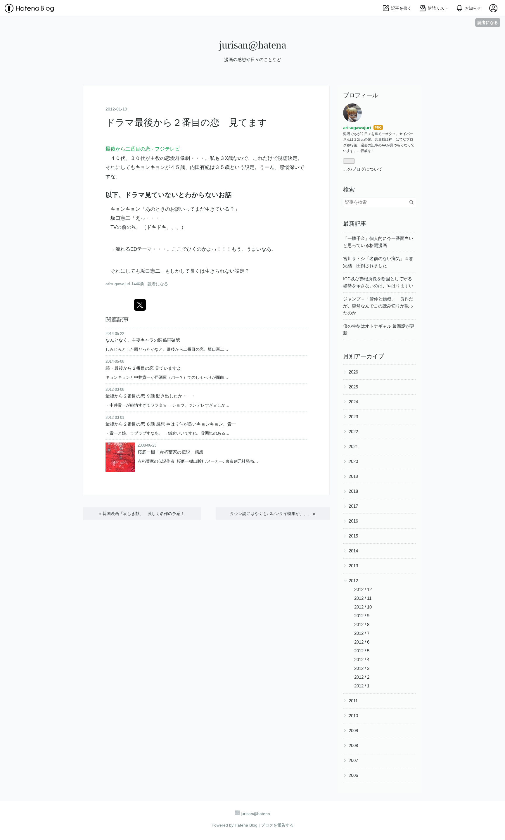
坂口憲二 (120, 218)
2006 (353, 775)
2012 (353, 580)
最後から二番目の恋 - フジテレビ (143, 149)
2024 (353, 401)
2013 (353, 565)
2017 (353, 506)
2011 (353, 700)
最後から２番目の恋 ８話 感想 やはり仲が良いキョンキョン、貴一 (171, 423)
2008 (353, 745)
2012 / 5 (361, 650)
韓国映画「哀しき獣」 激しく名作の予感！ (141, 513)
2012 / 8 (361, 624)
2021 (353, 446)
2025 (353, 386)
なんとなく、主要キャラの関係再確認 (143, 340)
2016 (353, 520)
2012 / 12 (363, 589)
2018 (353, 491)
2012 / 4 (361, 659)
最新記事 (354, 223)
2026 (353, 371)
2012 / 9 (361, 615)
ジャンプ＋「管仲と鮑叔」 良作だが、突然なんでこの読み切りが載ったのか (378, 305)
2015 (353, 535)
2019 (353, 476)
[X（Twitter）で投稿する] (140, 305)
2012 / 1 (361, 685)
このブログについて (363, 169)
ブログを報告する (277, 825)
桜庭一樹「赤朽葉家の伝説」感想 (170, 452)
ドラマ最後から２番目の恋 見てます (186, 122)
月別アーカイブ (363, 356)
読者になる (488, 22)
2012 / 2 (361, 677)
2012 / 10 (363, 606)
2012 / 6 (361, 641)
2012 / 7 (361, 633)
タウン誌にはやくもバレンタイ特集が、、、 (272, 513)
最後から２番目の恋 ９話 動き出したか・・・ (151, 395)
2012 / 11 (362, 598)
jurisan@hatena (252, 45)
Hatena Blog (246, 825)
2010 (353, 715)
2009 (353, 730)
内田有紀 (200, 167)
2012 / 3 (361, 668)
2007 (353, 760)
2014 (353, 550)
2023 (353, 416)
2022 (353, 431)
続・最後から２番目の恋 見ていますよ (143, 368)
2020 (353, 461)
